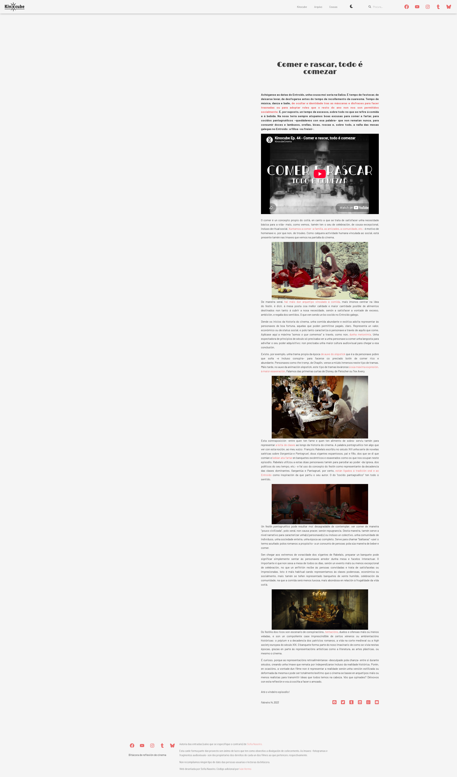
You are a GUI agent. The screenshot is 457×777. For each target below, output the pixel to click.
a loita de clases (285, 445)
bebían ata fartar (282, 457)
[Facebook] (406, 6)
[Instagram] (427, 6)
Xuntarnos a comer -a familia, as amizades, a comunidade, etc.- (326, 228)
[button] (334, 702)
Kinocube (302, 6)
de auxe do (333, 354)
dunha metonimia (360, 334)
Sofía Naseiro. (254, 744)
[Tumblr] (438, 6)
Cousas (333, 6)
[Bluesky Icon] (448, 6)
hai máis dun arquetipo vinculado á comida (312, 301)
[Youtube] (417, 6)
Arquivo (318, 6)
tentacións (331, 631)
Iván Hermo (245, 768)
